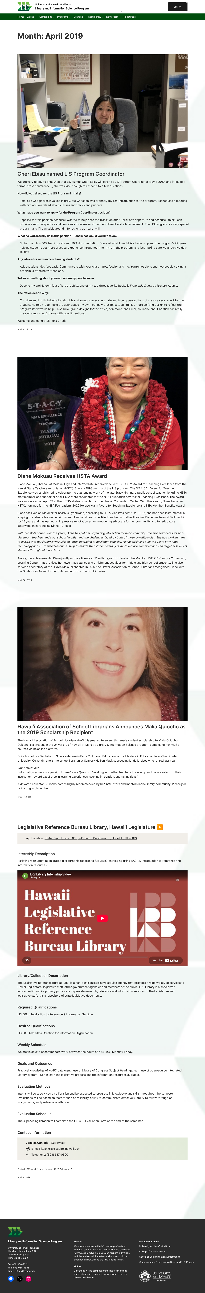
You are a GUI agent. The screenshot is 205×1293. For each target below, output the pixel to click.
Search (177, 6)
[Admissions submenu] (53, 17)
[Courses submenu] (84, 17)
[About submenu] (35, 17)
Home (20, 16)
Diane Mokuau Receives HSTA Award (62, 476)
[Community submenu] (102, 17)
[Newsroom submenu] (119, 17)
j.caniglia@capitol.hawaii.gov (60, 1148)
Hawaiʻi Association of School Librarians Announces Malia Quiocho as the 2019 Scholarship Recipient (101, 729)
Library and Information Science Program (62, 8)
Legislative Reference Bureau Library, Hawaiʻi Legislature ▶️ (90, 827)
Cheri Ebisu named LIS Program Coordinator (71, 174)
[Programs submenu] (69, 17)
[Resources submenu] (137, 17)
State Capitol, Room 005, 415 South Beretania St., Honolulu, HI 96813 (91, 838)
